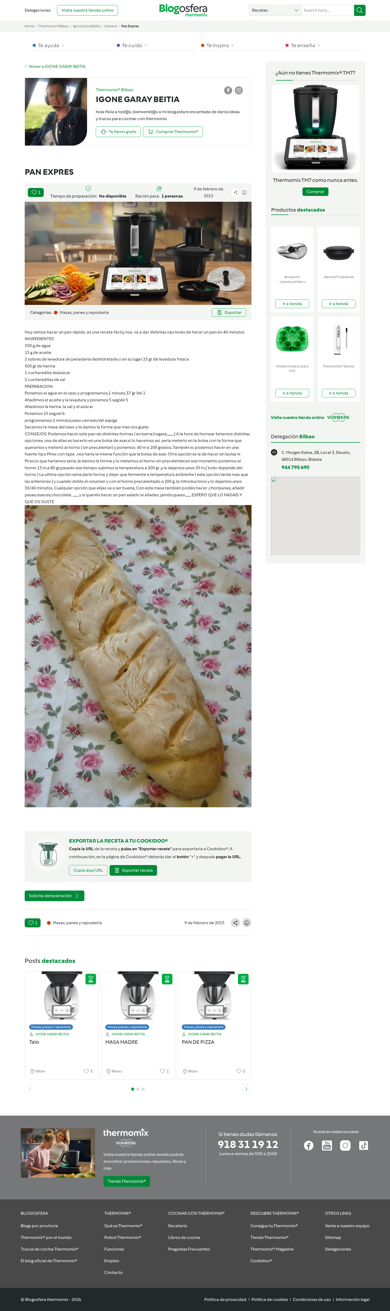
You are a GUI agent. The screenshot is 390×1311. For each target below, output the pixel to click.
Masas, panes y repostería (51, 1027)
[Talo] (62, 1002)
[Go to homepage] (183, 10)
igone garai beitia (86, 26)
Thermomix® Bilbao (53, 26)
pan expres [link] (130, 26)
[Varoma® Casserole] (339, 249)
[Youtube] (327, 1145)
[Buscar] (360, 10)
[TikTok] (364, 1145)
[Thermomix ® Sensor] (339, 339)
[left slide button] (30, 1089)
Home (29, 26)
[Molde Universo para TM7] (292, 339)
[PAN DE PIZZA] (214, 1002)
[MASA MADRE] (138, 1002)
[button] (275, 10)
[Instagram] (345, 1145)
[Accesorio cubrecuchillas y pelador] (292, 249)
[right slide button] (246, 1089)
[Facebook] (309, 1145)
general (111, 26)
